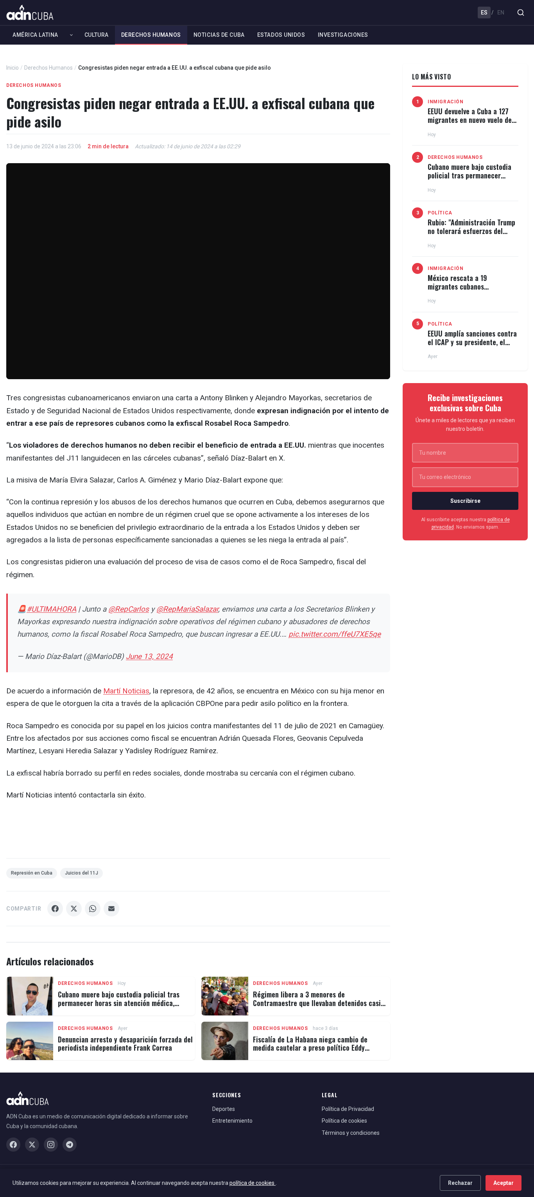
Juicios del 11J (81, 873)
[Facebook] (13, 1145)
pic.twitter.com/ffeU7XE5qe (335, 634)
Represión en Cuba (31, 873)
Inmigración (446, 101)
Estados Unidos (281, 35)
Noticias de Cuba (219, 35)
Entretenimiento (232, 1121)
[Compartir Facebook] (55, 908)
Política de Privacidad (348, 1109)
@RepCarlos (128, 609)
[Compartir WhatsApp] (92, 908)
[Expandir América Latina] (71, 35)
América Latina (35, 35)
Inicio (12, 68)
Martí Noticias (126, 690)
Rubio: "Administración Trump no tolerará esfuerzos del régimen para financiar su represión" (471, 235)
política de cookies (252, 1183)
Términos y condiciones (351, 1133)
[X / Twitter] (32, 1145)
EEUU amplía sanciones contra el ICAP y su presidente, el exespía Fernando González (472, 341)
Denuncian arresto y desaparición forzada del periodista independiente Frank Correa (125, 1043)
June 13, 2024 (149, 656)
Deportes (223, 1109)
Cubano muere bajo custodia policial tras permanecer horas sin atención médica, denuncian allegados (118, 1002)
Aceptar (503, 1183)
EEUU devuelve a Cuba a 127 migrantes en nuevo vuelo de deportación (470, 119)
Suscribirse (465, 501)
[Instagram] (51, 1145)
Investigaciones (343, 35)
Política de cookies (344, 1121)
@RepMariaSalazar (187, 609)
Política (440, 213)
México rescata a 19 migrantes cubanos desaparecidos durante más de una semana (473, 290)
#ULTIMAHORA (51, 609)
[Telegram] (70, 1145)
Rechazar (460, 1183)
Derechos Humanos (151, 35)
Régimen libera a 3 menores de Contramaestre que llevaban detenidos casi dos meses (317, 1002)
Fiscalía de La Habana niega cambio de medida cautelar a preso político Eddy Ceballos (310, 1047)
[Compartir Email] (111, 908)
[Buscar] (521, 12)
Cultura (96, 35)
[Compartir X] (74, 908)
